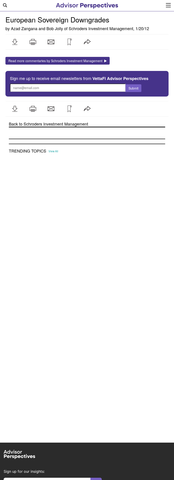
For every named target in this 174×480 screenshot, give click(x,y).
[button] (15, 41)
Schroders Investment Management (101, 28)
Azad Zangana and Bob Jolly (37, 28)
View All (53, 151)
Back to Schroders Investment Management (48, 124)
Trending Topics (27, 151)
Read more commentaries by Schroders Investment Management (56, 60)
